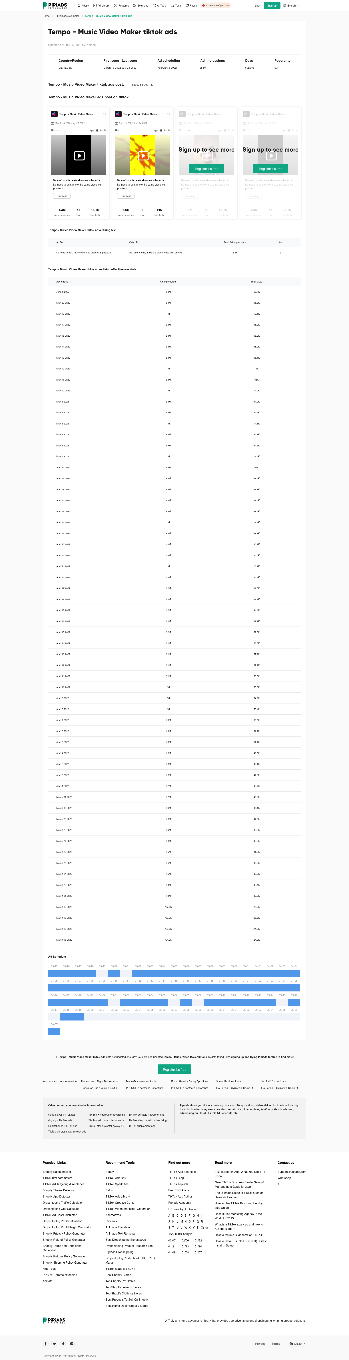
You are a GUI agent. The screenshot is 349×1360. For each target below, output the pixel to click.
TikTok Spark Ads (117, 1184)
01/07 (198, 1252)
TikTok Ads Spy (116, 1178)
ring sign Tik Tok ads (60, 1120)
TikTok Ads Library (118, 1196)
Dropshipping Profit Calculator (62, 1221)
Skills (109, 1190)
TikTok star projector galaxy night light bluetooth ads (109, 1126)
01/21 (172, 1246)
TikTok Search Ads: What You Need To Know (240, 1174)
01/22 (198, 1240)
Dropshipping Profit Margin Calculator (67, 1227)
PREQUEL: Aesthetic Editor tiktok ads (147, 1088)
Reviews (111, 1221)
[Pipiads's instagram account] (72, 1344)
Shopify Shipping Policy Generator (65, 1262)
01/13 (185, 1246)
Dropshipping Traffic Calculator (63, 1202)
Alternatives (113, 1215)
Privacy (260, 1343)
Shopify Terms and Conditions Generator (62, 1248)
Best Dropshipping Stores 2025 (126, 1239)
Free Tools (49, 1269)
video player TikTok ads (61, 1114)
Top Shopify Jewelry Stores (123, 1287)
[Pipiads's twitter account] (54, 1344)
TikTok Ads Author (180, 1196)
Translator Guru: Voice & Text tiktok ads (103, 1088)
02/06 (185, 1240)
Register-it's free (206, 168)
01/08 (185, 1252)
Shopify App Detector (56, 1196)
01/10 (198, 1246)
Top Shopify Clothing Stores (124, 1293)
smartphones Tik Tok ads (62, 1126)
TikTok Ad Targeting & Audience (63, 1184)
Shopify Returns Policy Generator (64, 1256)
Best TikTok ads (178, 1190)
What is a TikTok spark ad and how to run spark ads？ (239, 1226)
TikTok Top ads (178, 1184)
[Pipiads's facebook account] (46, 1344)
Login (258, 5)
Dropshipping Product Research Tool (129, 1246)
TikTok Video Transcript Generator (128, 1209)
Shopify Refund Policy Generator (64, 1239)
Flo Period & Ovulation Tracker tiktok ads (238, 1088)
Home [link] (46, 16)
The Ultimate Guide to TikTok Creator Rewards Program (239, 1195)
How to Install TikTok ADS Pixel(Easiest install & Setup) (240, 1243)
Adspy (110, 1172)
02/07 (172, 1240)
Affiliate (47, 1281)
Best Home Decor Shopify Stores (127, 1306)
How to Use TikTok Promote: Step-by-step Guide (239, 1205)
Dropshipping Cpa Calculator (61, 1209)
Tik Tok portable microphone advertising (149, 1114)
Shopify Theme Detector (58, 1190)
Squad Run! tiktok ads (228, 1081)
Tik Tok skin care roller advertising (108, 1120)
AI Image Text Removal (120, 1233)
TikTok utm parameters (57, 1178)
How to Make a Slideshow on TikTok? (239, 1235)
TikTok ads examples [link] (67, 16)
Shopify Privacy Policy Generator (64, 1233)
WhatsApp (284, 1178)
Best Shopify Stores (118, 1275)
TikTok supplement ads (142, 1126)
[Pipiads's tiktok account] (63, 1344)
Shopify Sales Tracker (57, 1172)
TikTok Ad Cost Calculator (60, 1215)
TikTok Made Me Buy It (120, 1269)
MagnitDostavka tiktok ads (141, 1081)
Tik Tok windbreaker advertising (107, 1114)
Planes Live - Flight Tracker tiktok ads (102, 1081)
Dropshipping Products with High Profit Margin (131, 1260)
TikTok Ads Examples (182, 1172)
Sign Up (272, 5)
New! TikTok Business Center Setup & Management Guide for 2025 (239, 1184)
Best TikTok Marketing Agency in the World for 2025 (238, 1216)
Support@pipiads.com (292, 1172)
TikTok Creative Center (120, 1202)
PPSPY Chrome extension (60, 1275)
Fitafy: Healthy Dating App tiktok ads (192, 1081)
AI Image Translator (118, 1227)
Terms (276, 1343)
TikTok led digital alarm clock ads (67, 1131)
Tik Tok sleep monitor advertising (148, 1120)
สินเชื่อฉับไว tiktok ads (274, 1081)
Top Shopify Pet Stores (120, 1281)
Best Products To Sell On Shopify (127, 1299)
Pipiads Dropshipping (120, 1252)
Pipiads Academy (179, 1202)
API (280, 1184)
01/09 (172, 1252)
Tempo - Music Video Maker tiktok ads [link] (108, 16)
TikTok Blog (176, 1178)
